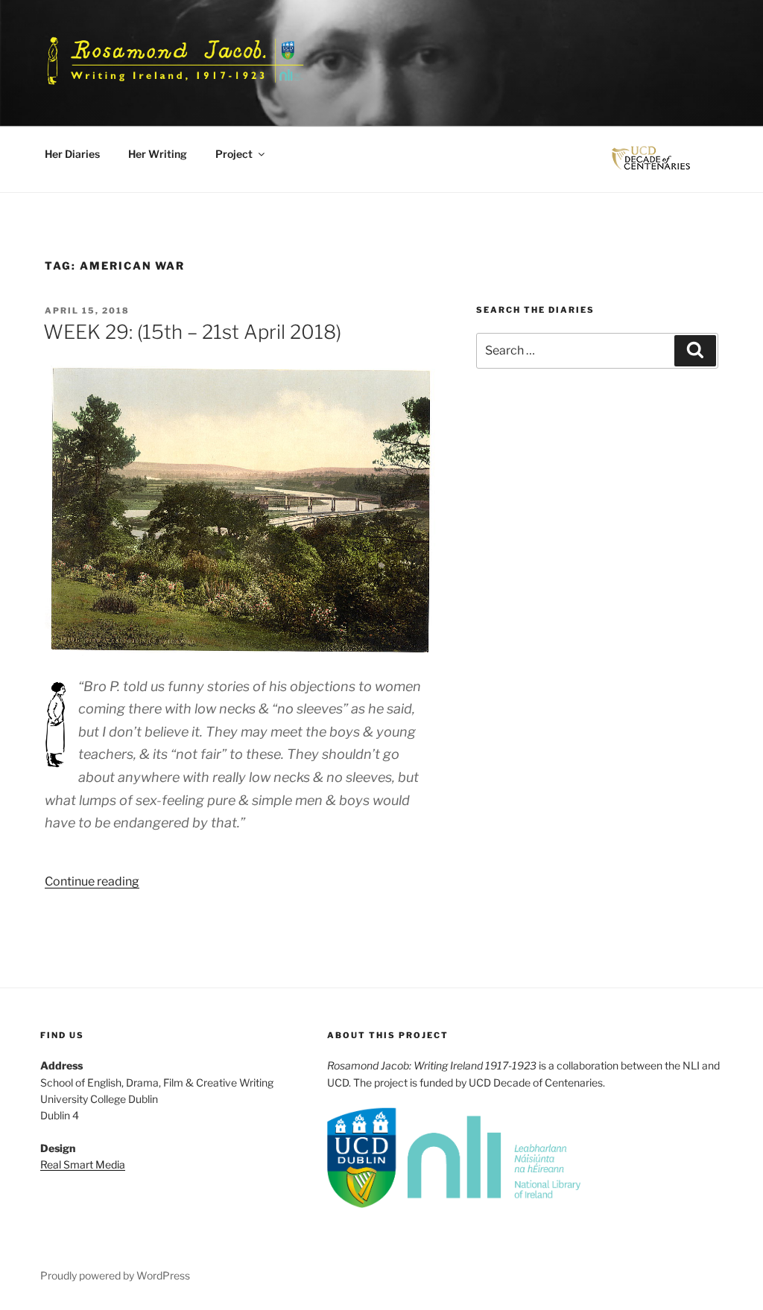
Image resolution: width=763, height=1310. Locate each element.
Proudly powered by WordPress (115, 1275)
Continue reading (92, 881)
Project (234, 153)
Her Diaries (72, 153)
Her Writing (157, 153)
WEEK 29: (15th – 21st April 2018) (192, 331)
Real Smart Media (82, 1164)
